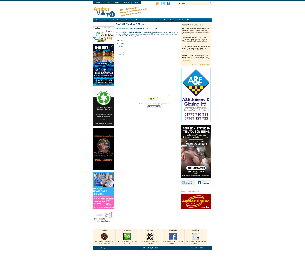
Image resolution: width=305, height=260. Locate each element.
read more (191, 34)
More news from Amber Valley (200, 64)
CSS (196, 248)
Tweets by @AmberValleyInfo (190, 191)
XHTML (201, 248)
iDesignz (103, 248)
